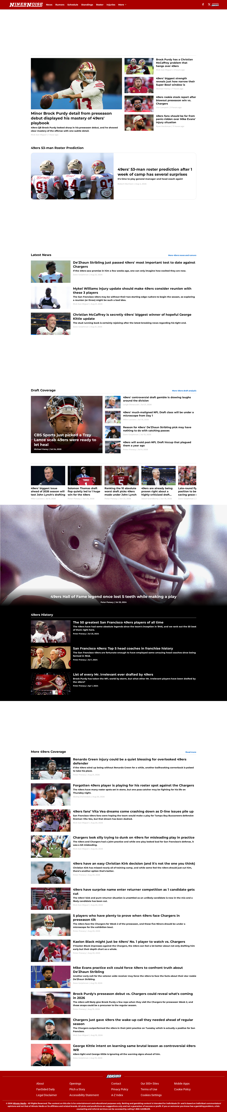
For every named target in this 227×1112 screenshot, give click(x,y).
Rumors (59, 4)
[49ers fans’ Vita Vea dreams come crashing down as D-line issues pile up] (113, 820)
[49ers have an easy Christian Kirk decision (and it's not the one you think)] (113, 872)
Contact (116, 1083)
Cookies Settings (151, 1095)
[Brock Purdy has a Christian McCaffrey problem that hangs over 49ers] (160, 66)
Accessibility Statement (84, 1095)
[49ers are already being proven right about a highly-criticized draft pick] (158, 483)
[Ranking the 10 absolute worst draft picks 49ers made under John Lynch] (122, 483)
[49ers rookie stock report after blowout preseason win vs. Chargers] (160, 104)
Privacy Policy (119, 1089)
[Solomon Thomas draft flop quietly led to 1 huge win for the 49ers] (85, 483)
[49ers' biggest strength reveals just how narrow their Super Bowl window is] (160, 85)
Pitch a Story (77, 1089)
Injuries (111, 4)
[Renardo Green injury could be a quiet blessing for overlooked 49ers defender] (113, 768)
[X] (209, 4)
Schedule (72, 4)
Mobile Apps (182, 1083)
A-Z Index (117, 1095)
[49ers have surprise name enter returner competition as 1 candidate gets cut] (113, 899)
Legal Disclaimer (46, 1095)
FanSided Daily (45, 1089)
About (40, 1083)
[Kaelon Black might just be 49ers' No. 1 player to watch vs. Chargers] (113, 951)
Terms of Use (149, 1089)
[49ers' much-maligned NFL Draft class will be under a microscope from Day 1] (150, 417)
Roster (99, 4)
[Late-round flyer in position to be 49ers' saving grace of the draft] (195, 483)
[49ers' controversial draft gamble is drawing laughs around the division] (150, 402)
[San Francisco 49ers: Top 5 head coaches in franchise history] (113, 657)
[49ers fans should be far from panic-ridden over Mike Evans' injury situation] (160, 122)
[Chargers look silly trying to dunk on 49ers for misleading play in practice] (113, 846)
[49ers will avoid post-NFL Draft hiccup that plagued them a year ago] (150, 447)
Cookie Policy (182, 1089)
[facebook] (203, 4)
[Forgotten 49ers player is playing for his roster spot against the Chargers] (113, 794)
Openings (75, 1083)
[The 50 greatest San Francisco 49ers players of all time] (113, 631)
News (49, 4)
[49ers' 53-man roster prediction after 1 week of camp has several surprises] (113, 176)
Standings (87, 4)
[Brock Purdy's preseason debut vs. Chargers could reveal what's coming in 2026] (113, 1003)
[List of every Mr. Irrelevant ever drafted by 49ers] (113, 683)
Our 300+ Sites (150, 1083)
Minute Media (19, 1103)
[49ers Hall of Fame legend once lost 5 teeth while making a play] (113, 555)
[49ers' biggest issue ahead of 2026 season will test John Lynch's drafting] (48, 483)
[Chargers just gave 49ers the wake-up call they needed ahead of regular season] (113, 1029)
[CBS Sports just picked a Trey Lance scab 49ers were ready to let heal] (67, 424)
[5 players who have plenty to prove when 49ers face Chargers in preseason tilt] (113, 925)
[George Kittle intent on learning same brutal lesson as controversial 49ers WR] (113, 1055)
